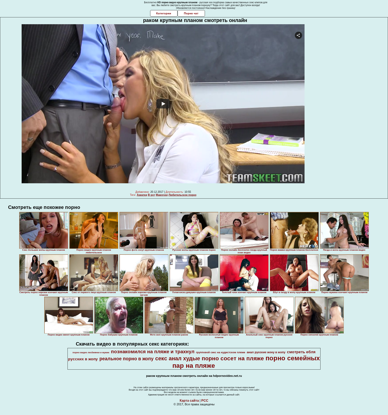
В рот (151, 194)
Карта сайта (189, 400)
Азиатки (142, 194)
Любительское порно (182, 194)
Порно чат (191, 13)
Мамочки (162, 194)
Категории (163, 13)
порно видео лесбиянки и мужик (91, 352)
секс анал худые (177, 358)
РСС (204, 400)
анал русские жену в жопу (266, 352)
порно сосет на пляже (233, 358)
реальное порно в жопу (126, 358)
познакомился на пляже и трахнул (152, 351)
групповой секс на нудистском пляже (220, 352)
